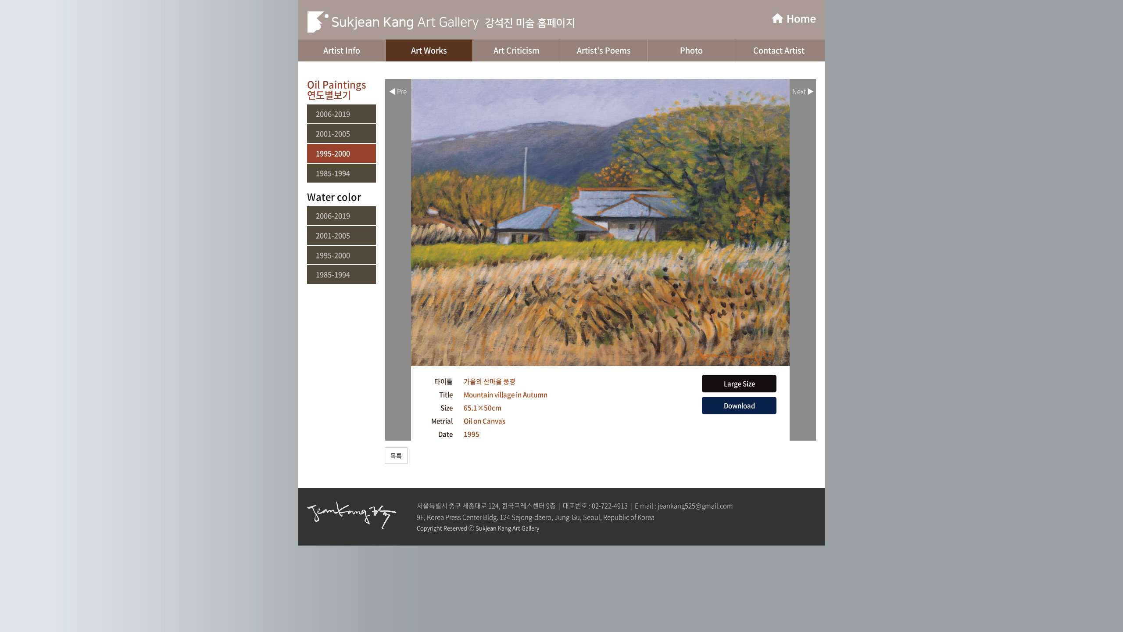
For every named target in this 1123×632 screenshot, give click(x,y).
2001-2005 (333, 134)
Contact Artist (779, 50)
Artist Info (341, 50)
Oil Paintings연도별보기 (336, 89)
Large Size (739, 383)
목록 (396, 455)
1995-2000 (333, 153)
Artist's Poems (604, 50)
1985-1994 (333, 173)
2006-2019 (333, 114)
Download (739, 405)
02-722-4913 (610, 505)
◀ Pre (398, 91)
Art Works (429, 50)
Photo (691, 50)
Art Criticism (517, 50)
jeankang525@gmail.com (695, 505)
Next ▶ (803, 91)
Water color (334, 196)
